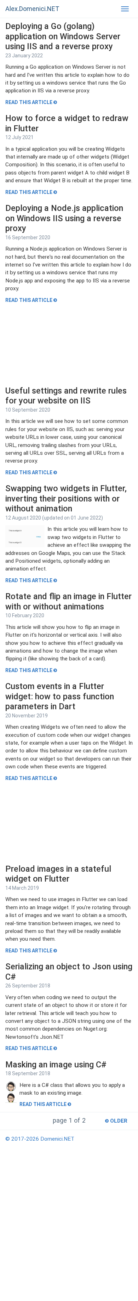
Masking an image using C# (56, 1065)
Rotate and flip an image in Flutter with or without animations (68, 601)
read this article (29, 102)
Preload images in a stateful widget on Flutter (58, 874)
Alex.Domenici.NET (32, 8)
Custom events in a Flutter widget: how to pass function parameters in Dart (59, 696)
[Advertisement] (69, 345)
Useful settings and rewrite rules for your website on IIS (66, 396)
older (118, 1121)
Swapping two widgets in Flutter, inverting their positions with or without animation (66, 498)
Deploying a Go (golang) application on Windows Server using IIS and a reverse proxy (62, 36)
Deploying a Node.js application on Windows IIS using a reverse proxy (64, 218)
